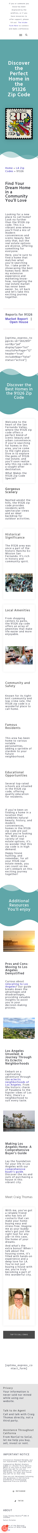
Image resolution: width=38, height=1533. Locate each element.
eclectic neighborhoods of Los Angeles (17, 1082)
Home (9, 168)
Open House (19, 322)
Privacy (8, 1388)
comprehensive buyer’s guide (15, 1170)
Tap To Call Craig (19, 1334)
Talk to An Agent (14, 1411)
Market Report (17, 319)
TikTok (21, 1501)
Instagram (20, 1491)
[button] (4, 1528)
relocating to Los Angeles (16, 985)
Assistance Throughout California (18, 1432)
